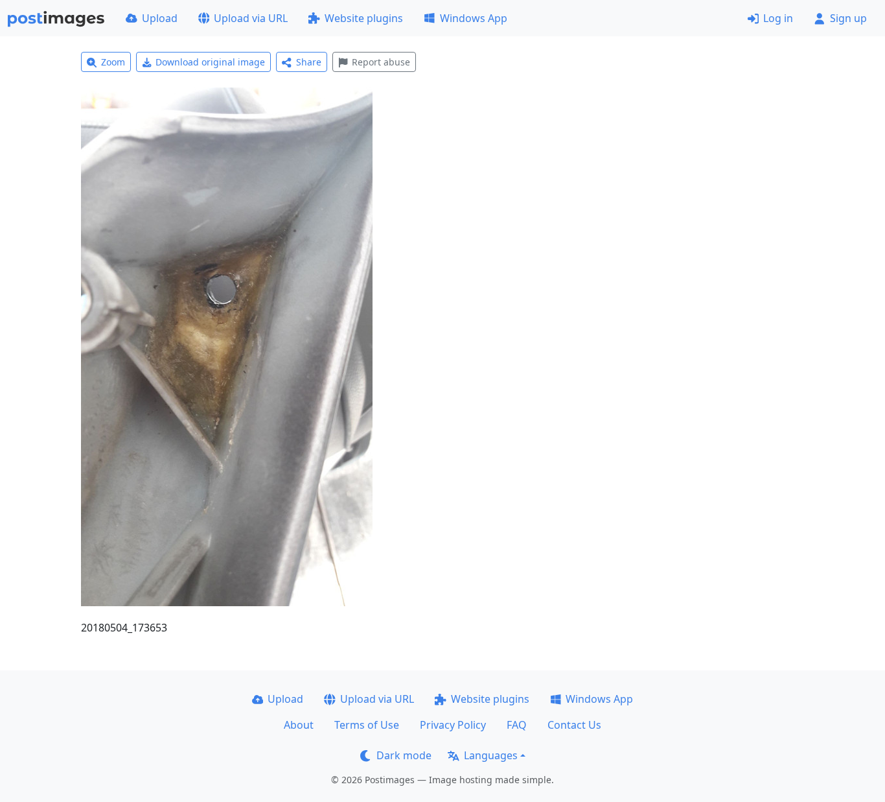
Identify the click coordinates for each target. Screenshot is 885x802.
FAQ (517, 725)
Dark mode (403, 755)
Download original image (210, 62)
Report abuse (381, 62)
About (299, 725)
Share (308, 62)
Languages (491, 755)
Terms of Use (366, 725)
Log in (778, 18)
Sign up (848, 18)
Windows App (473, 18)
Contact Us (574, 725)
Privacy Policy (453, 725)
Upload (160, 18)
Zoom (113, 62)
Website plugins (364, 18)
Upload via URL (251, 18)
